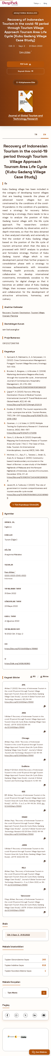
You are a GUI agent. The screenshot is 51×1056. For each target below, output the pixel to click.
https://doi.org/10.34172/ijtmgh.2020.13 (24, 404)
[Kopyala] (44, 706)
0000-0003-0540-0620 (15, 575)
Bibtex (46, 676)
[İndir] (43, 993)
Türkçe (36, 3)
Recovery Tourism (10, 312)
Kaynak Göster (24, 71)
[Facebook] (7, 1015)
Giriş (45, 3)
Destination (25, 312)
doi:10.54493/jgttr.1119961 (15, 727)
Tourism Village (37, 312)
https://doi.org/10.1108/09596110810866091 (26, 387)
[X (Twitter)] (25, 1015)
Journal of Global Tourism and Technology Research (25, 117)
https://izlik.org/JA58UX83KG (17, 663)
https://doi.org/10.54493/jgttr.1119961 (21, 648)
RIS (34, 676)
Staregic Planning (10, 316)
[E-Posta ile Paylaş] (43, 1015)
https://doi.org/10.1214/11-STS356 (22, 433)
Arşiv (5, 923)
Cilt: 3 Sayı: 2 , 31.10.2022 (18, 935)
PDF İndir (24, 64)
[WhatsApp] (16, 1015)
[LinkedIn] (34, 1015)
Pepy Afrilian (24, 52)
